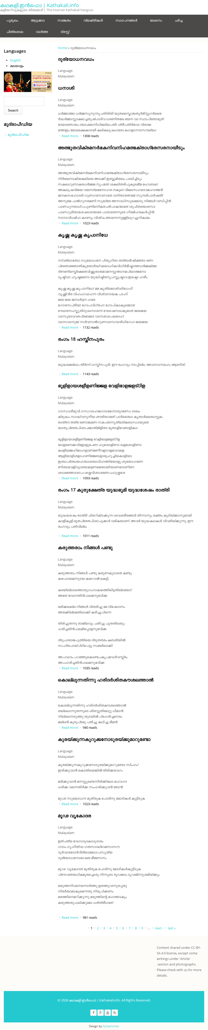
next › (159, 928)
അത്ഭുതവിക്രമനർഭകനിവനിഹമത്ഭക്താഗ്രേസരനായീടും (121, 147)
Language (65, 70)
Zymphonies (111, 1026)
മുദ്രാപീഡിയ (18, 134)
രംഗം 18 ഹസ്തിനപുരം (81, 339)
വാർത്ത (42, 31)
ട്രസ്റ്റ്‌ (65, 31)
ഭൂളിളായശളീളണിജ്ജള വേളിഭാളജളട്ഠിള (101, 385)
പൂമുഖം (12, 20)
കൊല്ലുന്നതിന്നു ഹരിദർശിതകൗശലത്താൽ (105, 680)
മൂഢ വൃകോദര (74, 815)
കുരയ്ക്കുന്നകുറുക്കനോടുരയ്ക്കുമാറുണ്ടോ (104, 739)
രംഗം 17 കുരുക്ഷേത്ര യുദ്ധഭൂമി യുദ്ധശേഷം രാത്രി (113, 490)
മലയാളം (17, 65)
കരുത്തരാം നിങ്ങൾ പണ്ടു (85, 547)
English (15, 60)
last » (172, 928)
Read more (70, 136)
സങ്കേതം (64, 20)
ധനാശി (66, 88)
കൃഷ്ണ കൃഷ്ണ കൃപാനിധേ (83, 235)
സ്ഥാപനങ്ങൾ (126, 20)
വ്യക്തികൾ (93, 20)
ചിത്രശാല (14, 31)
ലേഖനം (156, 20)
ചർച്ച (178, 20)
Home (62, 48)
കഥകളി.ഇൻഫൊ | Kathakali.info (39, 5)
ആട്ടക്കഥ (38, 20)
